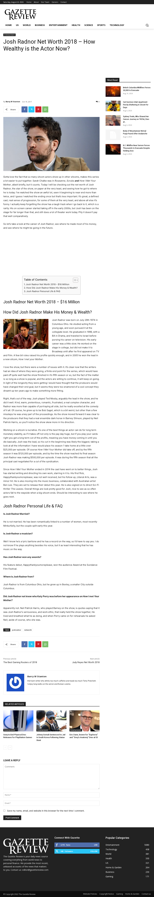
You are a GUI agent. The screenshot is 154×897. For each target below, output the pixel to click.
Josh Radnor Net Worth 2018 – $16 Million (47, 284)
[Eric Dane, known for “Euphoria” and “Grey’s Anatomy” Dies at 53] (84, 720)
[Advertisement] (51, 74)
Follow (93, 851)
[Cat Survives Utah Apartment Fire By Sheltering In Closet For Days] (113, 106)
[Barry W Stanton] (15, 682)
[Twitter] (31, 109)
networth (28, 630)
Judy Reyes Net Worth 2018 (86, 662)
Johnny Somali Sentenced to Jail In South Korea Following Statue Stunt (50, 737)
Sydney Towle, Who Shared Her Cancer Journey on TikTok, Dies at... (136, 119)
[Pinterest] (38, 109)
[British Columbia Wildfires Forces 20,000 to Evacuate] (113, 91)
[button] (147, 25)
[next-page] (10, 747)
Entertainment (9, 35)
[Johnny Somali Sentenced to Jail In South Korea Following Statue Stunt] (51, 720)
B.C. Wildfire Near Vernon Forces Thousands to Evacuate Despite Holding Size (136, 148)
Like (95, 845)
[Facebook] (25, 109)
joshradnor (16, 630)
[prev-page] (5, 747)
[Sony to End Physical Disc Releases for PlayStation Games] (18, 720)
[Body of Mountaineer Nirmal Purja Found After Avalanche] (113, 135)
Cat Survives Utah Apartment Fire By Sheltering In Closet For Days (135, 105)
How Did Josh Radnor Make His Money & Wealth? (51, 287)
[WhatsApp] (45, 109)
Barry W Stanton (13, 101)
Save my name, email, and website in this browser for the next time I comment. (46, 810)
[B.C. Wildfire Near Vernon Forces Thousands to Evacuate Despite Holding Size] (113, 149)
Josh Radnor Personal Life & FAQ (43, 291)
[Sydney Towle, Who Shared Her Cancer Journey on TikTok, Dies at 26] (113, 120)
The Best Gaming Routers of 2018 (20, 662)
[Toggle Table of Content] (74, 280)
